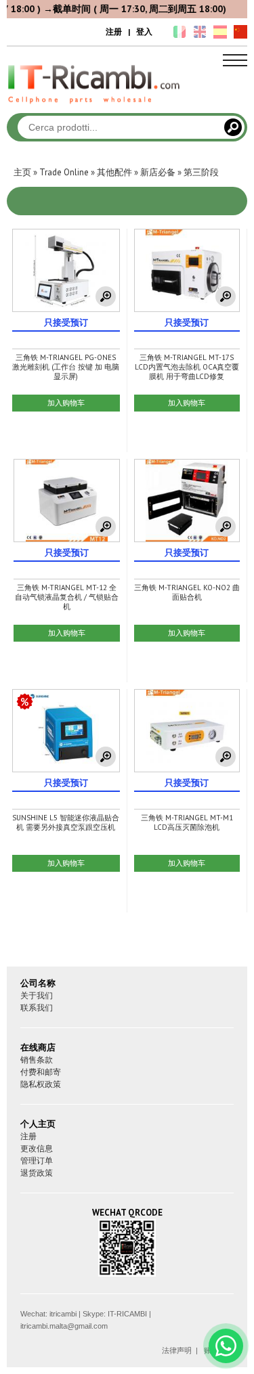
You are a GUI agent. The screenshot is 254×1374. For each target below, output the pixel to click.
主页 (22, 172)
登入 (144, 31)
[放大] (106, 296)
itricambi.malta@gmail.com (64, 1326)
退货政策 (36, 1173)
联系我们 (36, 1007)
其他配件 (114, 172)
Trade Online (64, 172)
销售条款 (36, 1060)
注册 (114, 31)
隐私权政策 (40, 1084)
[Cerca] (233, 127)
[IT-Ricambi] (95, 107)
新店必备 (157, 172)
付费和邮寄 (40, 1072)
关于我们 (36, 995)
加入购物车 (66, 402)
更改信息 (36, 1148)
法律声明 (177, 1350)
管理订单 (36, 1160)
